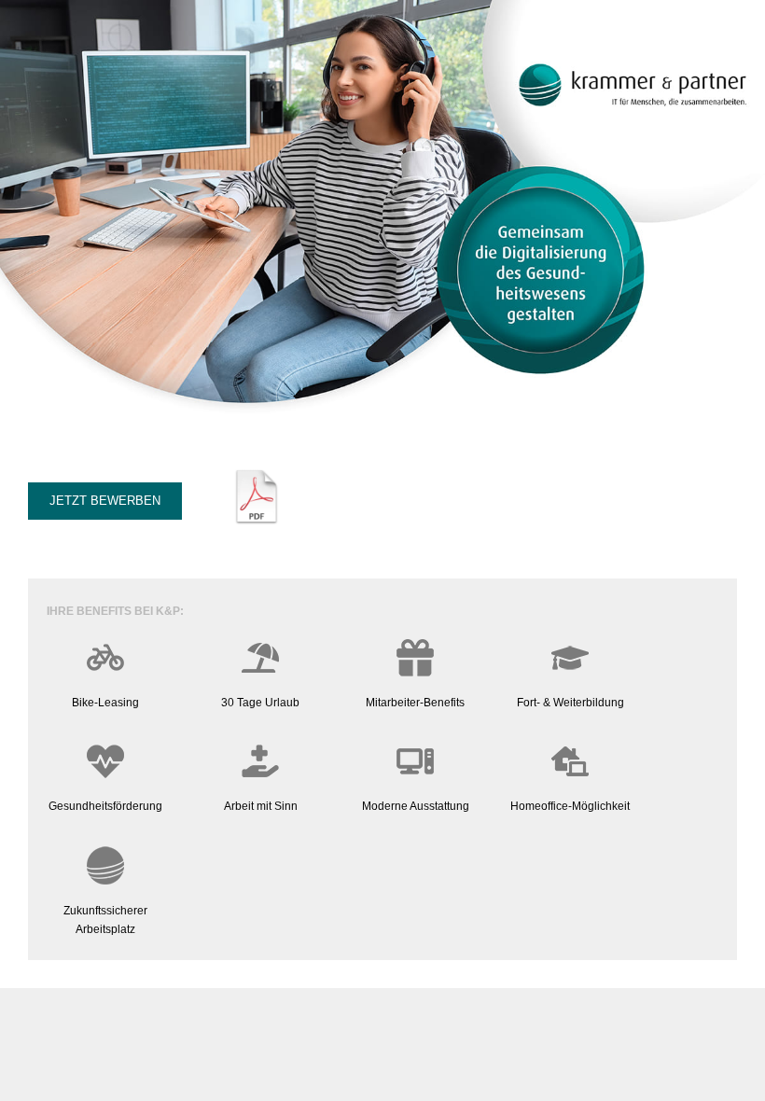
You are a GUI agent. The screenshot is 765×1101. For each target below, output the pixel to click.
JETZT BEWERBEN (104, 501)
